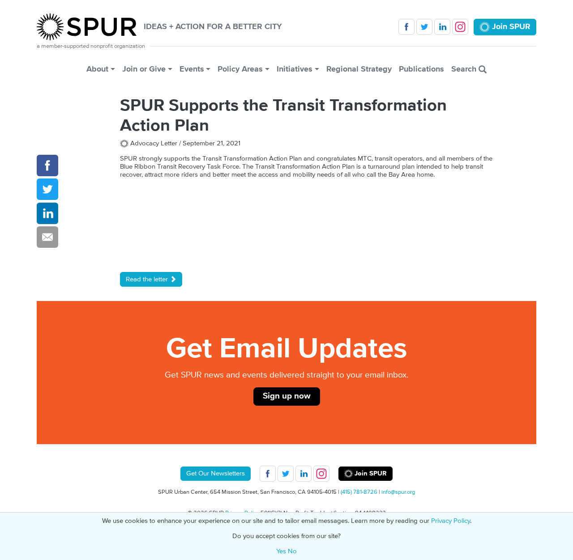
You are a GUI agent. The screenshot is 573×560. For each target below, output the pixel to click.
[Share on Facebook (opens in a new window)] (47, 165)
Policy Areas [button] (240, 69)
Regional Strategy (359, 69)
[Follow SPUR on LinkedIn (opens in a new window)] (442, 27)
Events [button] (192, 69)
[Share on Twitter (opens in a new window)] (47, 189)
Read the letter (148, 279)
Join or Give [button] (144, 69)
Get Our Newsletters (215, 473)
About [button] (97, 69)
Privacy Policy (450, 521)
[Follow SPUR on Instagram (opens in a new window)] (460, 27)
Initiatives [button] (294, 69)
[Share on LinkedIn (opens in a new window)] (47, 213)
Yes (281, 551)
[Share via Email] (47, 237)
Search (465, 69)
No (292, 551)
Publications (421, 69)
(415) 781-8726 (359, 492)
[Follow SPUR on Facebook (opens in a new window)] (406, 27)
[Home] (90, 26)
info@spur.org (398, 492)
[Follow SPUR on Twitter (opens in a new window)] (424, 27)
